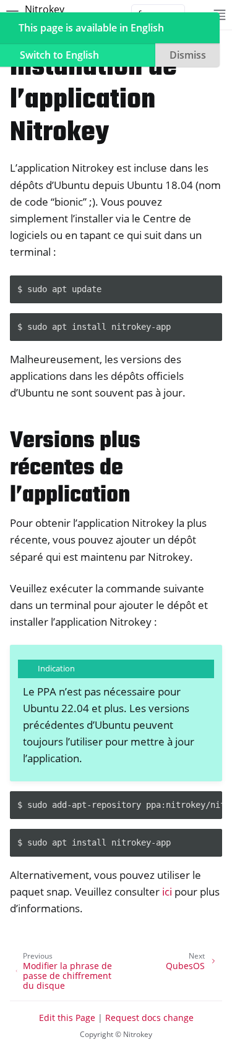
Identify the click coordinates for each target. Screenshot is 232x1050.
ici (167, 891)
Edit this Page (67, 1017)
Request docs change (149, 1017)
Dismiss (188, 55)
